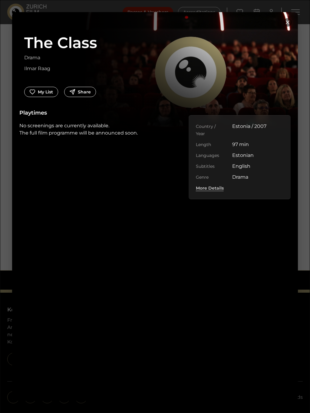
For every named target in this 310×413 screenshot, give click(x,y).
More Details (210, 188)
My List (45, 92)
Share (84, 92)
